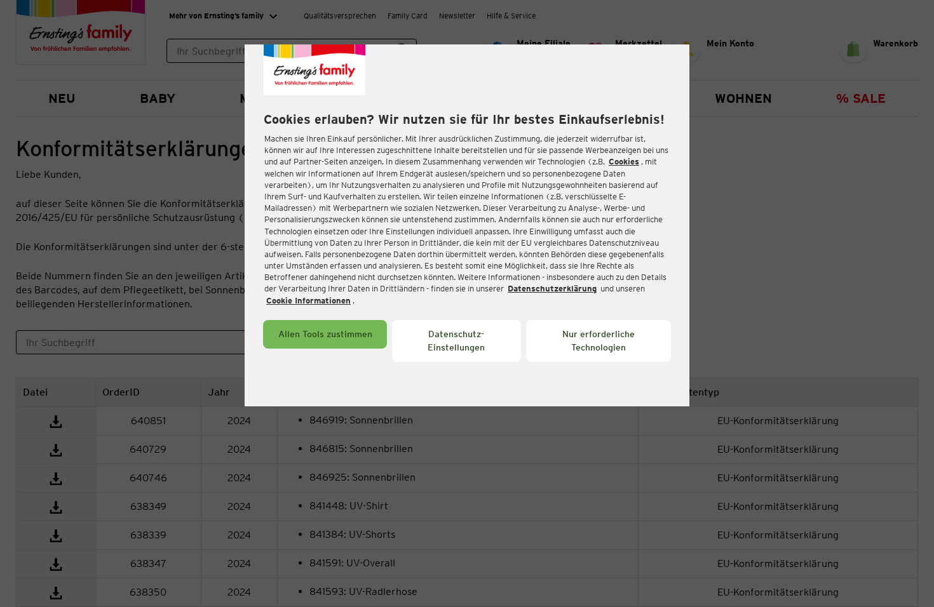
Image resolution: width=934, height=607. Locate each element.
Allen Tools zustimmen (325, 334)
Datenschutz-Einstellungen (456, 340)
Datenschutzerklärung (552, 288)
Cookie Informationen (308, 300)
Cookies (624, 161)
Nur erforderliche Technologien (598, 340)
